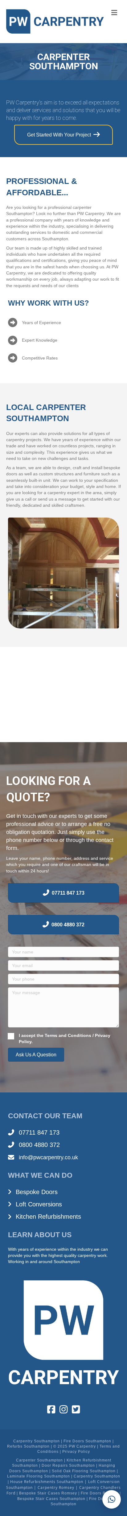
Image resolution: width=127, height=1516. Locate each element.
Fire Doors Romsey (99, 1493)
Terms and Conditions (68, 1035)
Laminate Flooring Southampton (38, 1476)
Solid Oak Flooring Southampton (84, 1471)
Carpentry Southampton (36, 1441)
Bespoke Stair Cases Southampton (51, 1499)
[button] (36, 1055)
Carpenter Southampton (39, 1460)
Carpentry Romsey (56, 1487)
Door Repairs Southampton (68, 1465)
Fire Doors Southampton (87, 1441)
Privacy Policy (76, 1451)
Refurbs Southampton (28, 1446)
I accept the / (64, 1038)
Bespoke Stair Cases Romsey (48, 1493)
